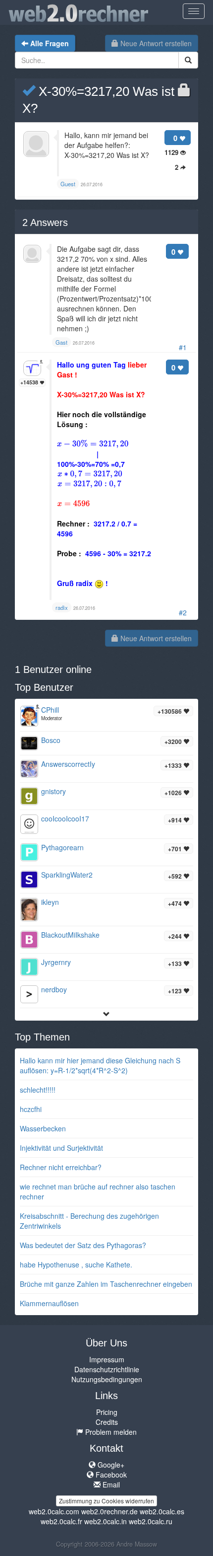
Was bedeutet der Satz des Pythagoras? (83, 1245)
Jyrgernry (56, 962)
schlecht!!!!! (37, 1090)
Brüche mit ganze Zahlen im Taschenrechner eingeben (106, 1284)
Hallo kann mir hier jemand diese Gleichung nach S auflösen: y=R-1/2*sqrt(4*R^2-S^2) (100, 1065)
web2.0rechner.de (109, 1511)
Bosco (50, 740)
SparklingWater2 (67, 875)
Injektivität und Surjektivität (61, 1148)
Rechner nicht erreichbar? (61, 1167)
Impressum (106, 1359)
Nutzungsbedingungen (106, 1379)
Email (110, 1484)
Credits (107, 1422)
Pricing (106, 1412)
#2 (183, 612)
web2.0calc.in (105, 1521)
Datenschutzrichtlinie (106, 1369)
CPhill (50, 710)
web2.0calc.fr (61, 1521)
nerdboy (54, 989)
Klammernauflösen (49, 1303)
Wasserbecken (43, 1128)
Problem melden (110, 1432)
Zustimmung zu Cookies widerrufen (106, 1500)
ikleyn (50, 902)
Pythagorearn (62, 847)
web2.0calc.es (162, 1511)
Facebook (110, 1475)
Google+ (110, 1465)
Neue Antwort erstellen (155, 43)
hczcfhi (31, 1109)
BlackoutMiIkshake (70, 935)
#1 (183, 347)
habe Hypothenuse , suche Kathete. (76, 1264)
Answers (45, 222)
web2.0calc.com (54, 1511)
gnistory (53, 791)
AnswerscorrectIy (68, 764)
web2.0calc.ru (150, 1521)
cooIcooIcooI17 (65, 818)
